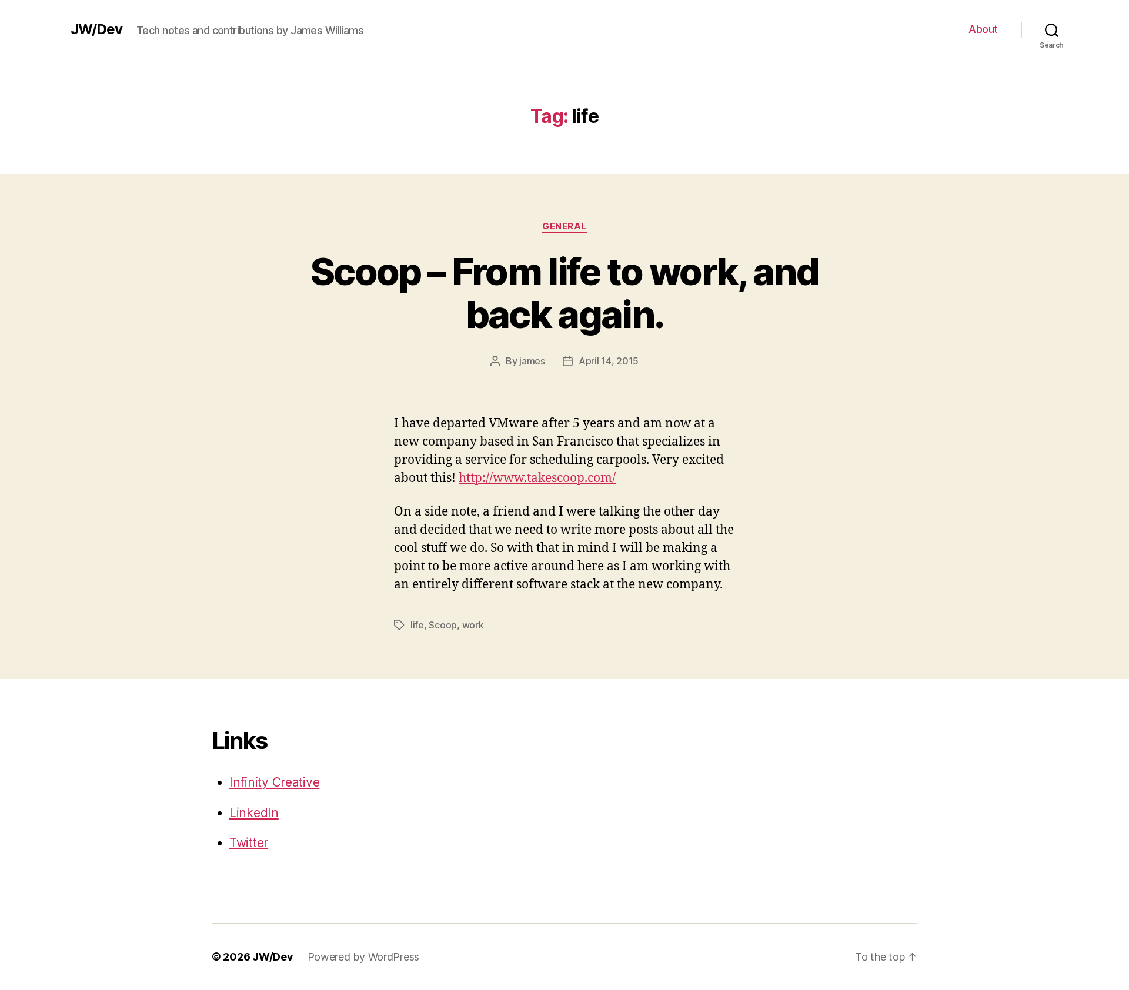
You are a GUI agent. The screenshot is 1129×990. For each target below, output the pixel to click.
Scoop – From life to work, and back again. (564, 293)
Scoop (443, 625)
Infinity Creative (274, 782)
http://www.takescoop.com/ (537, 478)
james (532, 361)
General (564, 226)
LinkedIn (254, 812)
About (983, 29)
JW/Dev (96, 29)
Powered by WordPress (364, 957)
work (473, 625)
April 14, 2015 (609, 361)
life (417, 625)
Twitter (248, 842)
